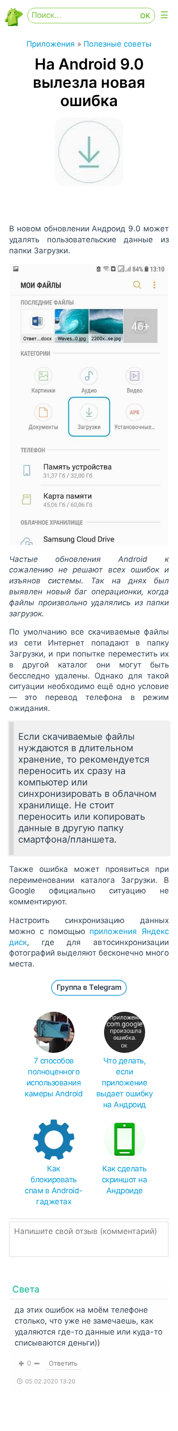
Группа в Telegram (89, 987)
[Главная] (14, 23)
